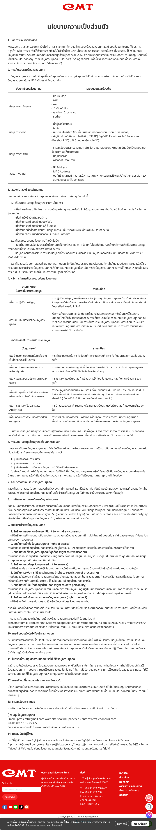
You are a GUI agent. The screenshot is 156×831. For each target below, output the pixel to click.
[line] (15, 807)
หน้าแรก (123, 773)
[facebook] (4, 807)
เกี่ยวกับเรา (124, 777)
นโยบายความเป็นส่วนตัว (35, 825)
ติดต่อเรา (123, 795)
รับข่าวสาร (10, 797)
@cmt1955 (93, 804)
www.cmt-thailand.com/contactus (57, 727)
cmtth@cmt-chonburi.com (91, 798)
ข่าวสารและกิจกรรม (129, 790)
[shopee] (26, 807)
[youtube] (10, 807)
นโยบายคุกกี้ (56, 825)
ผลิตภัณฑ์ (124, 782)
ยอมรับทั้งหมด (140, 823)
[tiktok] (21, 807)
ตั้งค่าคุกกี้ (122, 823)
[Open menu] (5, 7)
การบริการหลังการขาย (130, 786)
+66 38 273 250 (93, 788)
